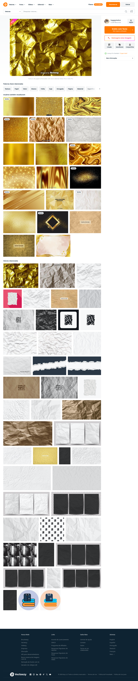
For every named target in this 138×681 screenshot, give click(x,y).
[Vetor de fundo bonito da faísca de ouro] (19, 177)
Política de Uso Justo (120, 674)
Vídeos (30, 5)
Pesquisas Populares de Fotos (59, 654)
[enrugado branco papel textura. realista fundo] (16, 410)
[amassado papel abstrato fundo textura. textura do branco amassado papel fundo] (89, 275)
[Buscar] (126, 11)
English (112, 640)
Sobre (82, 645)
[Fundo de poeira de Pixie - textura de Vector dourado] (49, 106)
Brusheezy (24, 640)
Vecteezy (24, 642)
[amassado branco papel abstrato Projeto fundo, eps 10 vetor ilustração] (17, 366)
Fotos (21, 5)
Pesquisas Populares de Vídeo (59, 659)
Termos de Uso (92, 674)
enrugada (60, 89)
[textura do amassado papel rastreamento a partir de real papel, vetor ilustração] (20, 343)
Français (112, 651)
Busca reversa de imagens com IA (30, 658)
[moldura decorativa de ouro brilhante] (52, 222)
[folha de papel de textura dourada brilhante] (19, 222)
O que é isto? (123, 53)
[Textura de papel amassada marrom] (46, 129)
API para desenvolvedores (30, 654)
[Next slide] (98, 88)
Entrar (128, 4)
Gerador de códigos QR (29, 665)
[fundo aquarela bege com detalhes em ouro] (53, 246)
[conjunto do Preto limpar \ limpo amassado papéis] (78, 554)
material (80, 89)
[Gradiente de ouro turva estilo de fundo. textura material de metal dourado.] (18, 154)
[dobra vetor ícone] (28, 600)
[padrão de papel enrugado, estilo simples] (52, 529)
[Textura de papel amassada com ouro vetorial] (20, 275)
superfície (91, 89)
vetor (25, 89)
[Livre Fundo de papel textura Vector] (85, 222)
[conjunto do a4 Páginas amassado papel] (76, 504)
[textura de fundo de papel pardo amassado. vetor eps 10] (21, 388)
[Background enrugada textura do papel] (45, 455)
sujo (50, 89)
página (70, 89)
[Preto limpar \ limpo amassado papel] (64, 455)
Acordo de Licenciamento (60, 640)
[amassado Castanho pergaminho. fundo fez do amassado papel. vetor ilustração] (27, 433)
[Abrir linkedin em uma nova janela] (37, 674)
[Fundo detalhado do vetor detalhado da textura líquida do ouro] (52, 177)
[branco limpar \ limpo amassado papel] (46, 410)
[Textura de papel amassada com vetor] (57, 275)
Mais (50, 5)
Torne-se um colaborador (84, 649)
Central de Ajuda (86, 640)
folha (43, 89)
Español (112, 642)
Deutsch (112, 648)
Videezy (23, 645)
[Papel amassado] (88, 200)
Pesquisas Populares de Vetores (59, 649)
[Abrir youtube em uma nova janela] (50, 674)
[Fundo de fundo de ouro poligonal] (60, 200)
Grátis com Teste (119, 30)
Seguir (131, 22)
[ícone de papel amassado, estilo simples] (12, 299)
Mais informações (111, 58)
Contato (82, 642)
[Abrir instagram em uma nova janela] (34, 674)
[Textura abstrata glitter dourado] (15, 129)
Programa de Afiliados (58, 645)
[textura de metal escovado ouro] (18, 106)
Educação (24, 651)
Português (113, 645)
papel (17, 89)
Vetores (11, 5)
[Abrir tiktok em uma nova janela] (43, 674)
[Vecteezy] (5, 4)
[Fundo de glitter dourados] (85, 177)
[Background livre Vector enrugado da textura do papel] (19, 246)
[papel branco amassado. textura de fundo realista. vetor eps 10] (18, 320)
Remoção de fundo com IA (30, 662)
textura (7, 89)
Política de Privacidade (105, 674)
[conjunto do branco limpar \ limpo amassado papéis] (26, 504)
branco (33, 89)
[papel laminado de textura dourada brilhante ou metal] (51, 154)
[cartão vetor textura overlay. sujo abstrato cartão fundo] (20, 554)
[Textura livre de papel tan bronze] (64, 299)
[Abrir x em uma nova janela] (47, 674)
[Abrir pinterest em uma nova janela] (40, 674)
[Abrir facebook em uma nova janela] (30, 674)
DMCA (53, 642)
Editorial (41, 5)
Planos (90, 4)
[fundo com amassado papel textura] (77, 478)
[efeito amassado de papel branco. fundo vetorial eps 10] (59, 388)
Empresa (24, 648)
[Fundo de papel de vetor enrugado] (83, 129)
